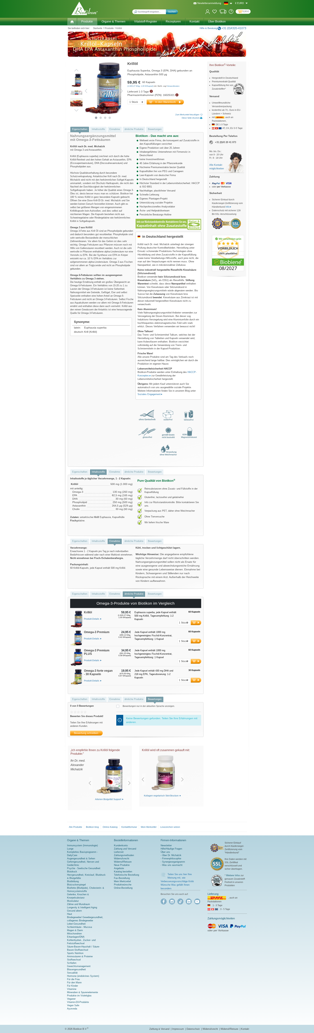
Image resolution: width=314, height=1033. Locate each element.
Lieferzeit (119, 852)
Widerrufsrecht (121, 858)
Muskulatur (73, 901)
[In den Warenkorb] (196, 622)
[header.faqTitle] (231, 13)
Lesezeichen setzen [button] (170, 827)
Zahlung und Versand (125, 848)
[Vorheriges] (86, 91)
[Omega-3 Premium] (76, 638)
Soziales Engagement (149, 394)
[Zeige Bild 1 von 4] (96, 118)
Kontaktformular (129, 827)
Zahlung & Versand (159, 1029)
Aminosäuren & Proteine (80, 956)
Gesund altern (74, 910)
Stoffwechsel (74, 959)
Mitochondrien (74, 933)
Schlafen (71, 963)
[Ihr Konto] (207, 11)
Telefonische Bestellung (126, 874)
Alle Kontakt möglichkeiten (216, 167)
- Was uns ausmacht (171, 865)
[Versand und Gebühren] (223, 13)
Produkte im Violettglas (79, 995)
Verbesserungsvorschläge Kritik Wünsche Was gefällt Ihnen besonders (177, 885)
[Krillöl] (76, 619)
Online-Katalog (110, 827)
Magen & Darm (75, 930)
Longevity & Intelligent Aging (82, 907)
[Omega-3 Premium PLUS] (76, 657)
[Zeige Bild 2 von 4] (101, 118)
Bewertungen (155, 129)
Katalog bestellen (123, 871)
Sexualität (72, 972)
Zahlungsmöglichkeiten (221, 918)
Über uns (165, 852)
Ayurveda (72, 1008)
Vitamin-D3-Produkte (78, 1002)
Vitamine (71, 989)
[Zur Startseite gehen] (84, 8)
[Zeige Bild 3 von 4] (105, 118)
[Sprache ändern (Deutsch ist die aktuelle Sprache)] (228, 3)
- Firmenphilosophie (171, 858)
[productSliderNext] (129, 783)
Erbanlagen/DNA (75, 936)
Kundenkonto (121, 845)
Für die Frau (73, 979)
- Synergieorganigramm (173, 861)
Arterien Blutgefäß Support (108, 799)
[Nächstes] (121, 91)
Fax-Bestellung (122, 878)
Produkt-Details (92, 619)
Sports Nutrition (75, 953)
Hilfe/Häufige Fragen (171, 848)
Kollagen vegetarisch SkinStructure (161, 795)
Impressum (178, 1029)
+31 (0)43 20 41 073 (225, 142)
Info (228, 206)
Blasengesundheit (76, 969)
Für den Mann (74, 982)
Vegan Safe (73, 1005)
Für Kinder (72, 985)
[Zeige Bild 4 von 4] (110, 118)
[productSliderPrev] (89, 783)
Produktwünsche (122, 884)
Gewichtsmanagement (78, 966)
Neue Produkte (122, 865)
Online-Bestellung (123, 888)
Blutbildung (73, 881)
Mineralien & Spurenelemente (82, 992)
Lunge (70, 848)
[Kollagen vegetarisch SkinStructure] (162, 773)
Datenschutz (194, 1029)
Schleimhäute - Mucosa (79, 927)
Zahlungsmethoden (124, 855)
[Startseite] (72, 21)
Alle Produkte (75, 827)
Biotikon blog (92, 827)
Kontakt (245, 1029)
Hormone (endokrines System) (83, 976)
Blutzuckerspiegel (76, 884)
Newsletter (166, 845)
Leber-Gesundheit (76, 923)
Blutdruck (72, 871)
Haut (69, 914)
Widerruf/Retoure (123, 861)
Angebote (119, 868)
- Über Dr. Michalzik (171, 855)
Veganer (71, 998)
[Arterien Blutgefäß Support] (109, 777)
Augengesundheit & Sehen (81, 858)
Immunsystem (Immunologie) (82, 845)
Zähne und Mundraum (78, 904)
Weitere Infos (233, 875)
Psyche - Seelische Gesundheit (83, 868)
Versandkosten (173, 86)
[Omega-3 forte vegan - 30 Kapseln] (76, 677)
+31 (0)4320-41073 (234, 28)
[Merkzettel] (214, 12)
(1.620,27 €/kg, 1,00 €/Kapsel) (140, 86)
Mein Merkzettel (148, 827)
